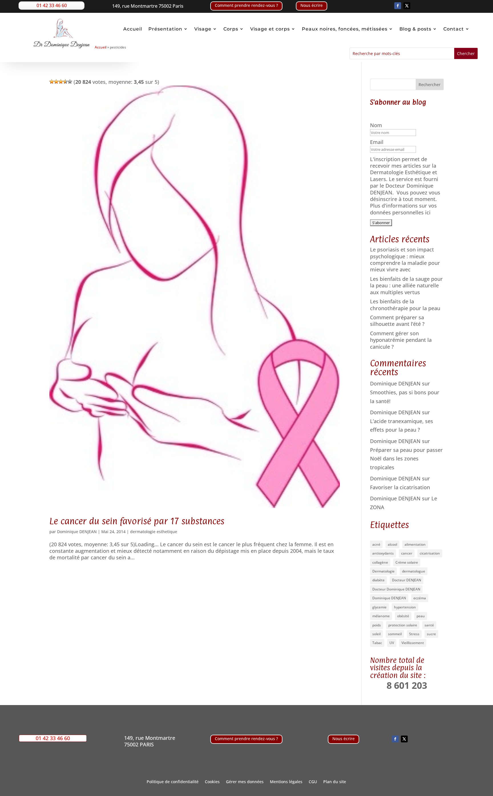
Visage (202, 29)
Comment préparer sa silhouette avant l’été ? (397, 320)
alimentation (415, 544)
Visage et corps (270, 29)
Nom (376, 125)
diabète (378, 580)
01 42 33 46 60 (52, 5)
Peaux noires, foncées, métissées (344, 29)
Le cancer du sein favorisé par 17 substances (136, 521)
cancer (406, 553)
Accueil (132, 29)
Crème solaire (406, 562)
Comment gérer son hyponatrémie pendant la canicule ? (401, 340)
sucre (431, 633)
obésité (403, 616)
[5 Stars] (70, 81)
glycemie (379, 607)
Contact (453, 29)
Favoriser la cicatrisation (400, 487)
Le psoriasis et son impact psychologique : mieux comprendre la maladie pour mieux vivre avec (405, 259)
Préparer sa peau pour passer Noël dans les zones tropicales (406, 458)
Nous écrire (311, 5)
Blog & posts (415, 29)
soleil (376, 633)
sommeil (395, 633)
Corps (230, 29)
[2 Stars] (56, 81)
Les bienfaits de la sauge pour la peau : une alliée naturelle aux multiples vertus (406, 285)
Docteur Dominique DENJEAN (396, 589)
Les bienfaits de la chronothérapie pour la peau (405, 304)
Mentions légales (286, 782)
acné (376, 544)
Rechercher (430, 84)
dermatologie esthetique (153, 531)
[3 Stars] (60, 81)
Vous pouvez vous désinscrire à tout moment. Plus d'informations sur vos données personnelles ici (405, 202)
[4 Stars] (65, 81)
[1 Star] (51, 81)
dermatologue (413, 571)
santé (429, 625)
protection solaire (402, 625)
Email (377, 142)
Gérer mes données (245, 782)
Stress (414, 633)
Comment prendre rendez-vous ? (246, 5)
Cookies (212, 782)
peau (421, 616)
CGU (313, 782)
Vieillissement (412, 642)
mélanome (381, 616)
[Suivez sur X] (406, 5)
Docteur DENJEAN (406, 580)
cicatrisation (430, 553)
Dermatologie (383, 571)
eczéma (419, 598)
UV (391, 642)
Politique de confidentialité (173, 782)
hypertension (405, 607)
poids (376, 625)
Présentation (165, 29)
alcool (392, 544)
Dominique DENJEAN (77, 531)
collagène (380, 562)
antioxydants (383, 553)
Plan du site (334, 782)
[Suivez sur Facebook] (397, 5)
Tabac (377, 642)
